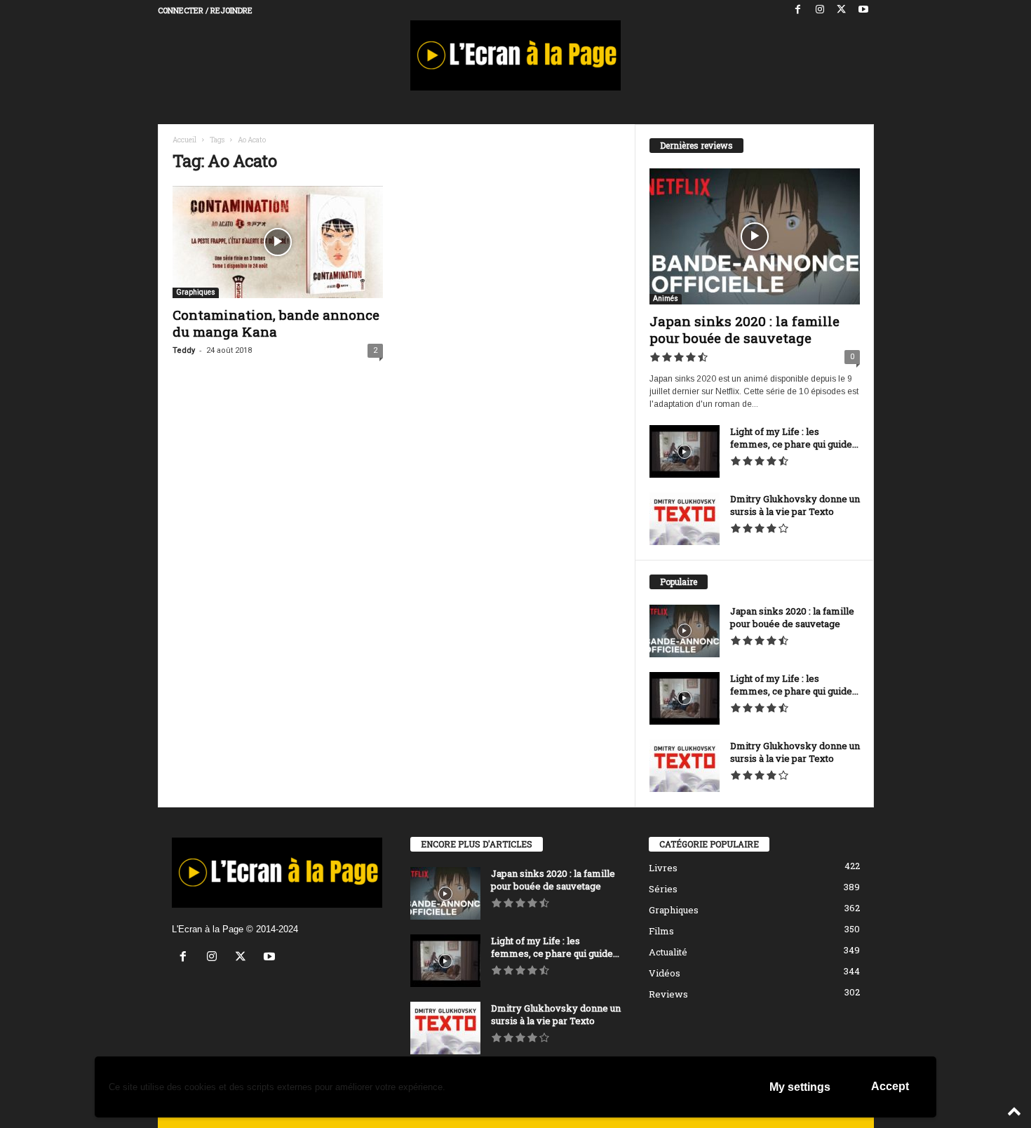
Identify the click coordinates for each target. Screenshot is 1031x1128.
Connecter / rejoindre (205, 10)
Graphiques (195, 292)
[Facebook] (798, 10)
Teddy (184, 350)
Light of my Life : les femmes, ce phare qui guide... (794, 437)
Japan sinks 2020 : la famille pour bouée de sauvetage (744, 329)
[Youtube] (863, 10)
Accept (890, 1086)
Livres (663, 867)
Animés (665, 298)
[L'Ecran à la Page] (516, 55)
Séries (663, 888)
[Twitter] (841, 10)
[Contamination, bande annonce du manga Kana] (278, 242)
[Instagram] (819, 10)
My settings (799, 1087)
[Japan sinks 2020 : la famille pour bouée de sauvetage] (754, 236)
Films (661, 931)
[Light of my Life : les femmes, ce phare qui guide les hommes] (684, 451)
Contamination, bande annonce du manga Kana (276, 323)
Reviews (668, 994)
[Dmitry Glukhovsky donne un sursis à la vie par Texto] (684, 518)
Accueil (184, 140)
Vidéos (664, 973)
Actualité (668, 952)
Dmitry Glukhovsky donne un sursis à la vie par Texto (795, 505)
